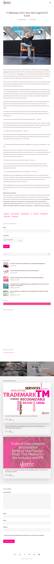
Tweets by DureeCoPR (8, 352)
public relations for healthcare (15, 203)
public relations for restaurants (17, 201)
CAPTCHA (5, 235)
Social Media (11, 205)
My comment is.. (7, 492)
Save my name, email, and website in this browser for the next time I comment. (25, 535)
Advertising (22, 205)
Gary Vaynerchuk (25, 213)
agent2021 (6, 213)
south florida (7, 216)
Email (4, 227)
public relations (44, 213)
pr (31, 213)
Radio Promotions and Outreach (42, 205)
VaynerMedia (15, 216)
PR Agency (36, 213)
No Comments (32, 19)
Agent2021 (21, 74)
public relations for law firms (31, 201)
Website (5, 527)
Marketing (16, 205)
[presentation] (13, 239)
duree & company (15, 213)
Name (5, 513)
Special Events (29, 205)
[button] (50, 2)
